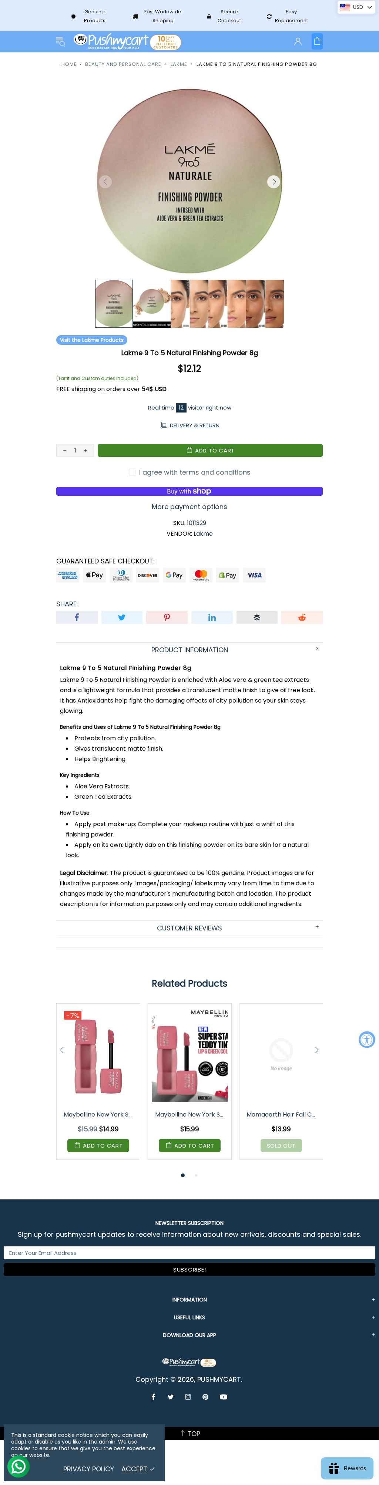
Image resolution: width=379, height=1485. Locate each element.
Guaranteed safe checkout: (105, 561)
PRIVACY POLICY (88, 1469)
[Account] (298, 41)
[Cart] (317, 41)
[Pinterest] (205, 1397)
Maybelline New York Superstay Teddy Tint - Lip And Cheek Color (99, 1114)
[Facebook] (154, 1397)
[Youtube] (223, 1397)
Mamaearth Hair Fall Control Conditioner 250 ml (281, 1114)
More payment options (189, 506)
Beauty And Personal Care (123, 64)
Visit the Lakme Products (92, 340)
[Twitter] (171, 1397)
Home (69, 64)
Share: (67, 604)
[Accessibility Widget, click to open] (367, 1039)
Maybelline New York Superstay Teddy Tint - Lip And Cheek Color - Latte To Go (190, 1114)
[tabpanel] (98, 1087)
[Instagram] (188, 1397)
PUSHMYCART (128, 41)
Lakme (179, 64)
